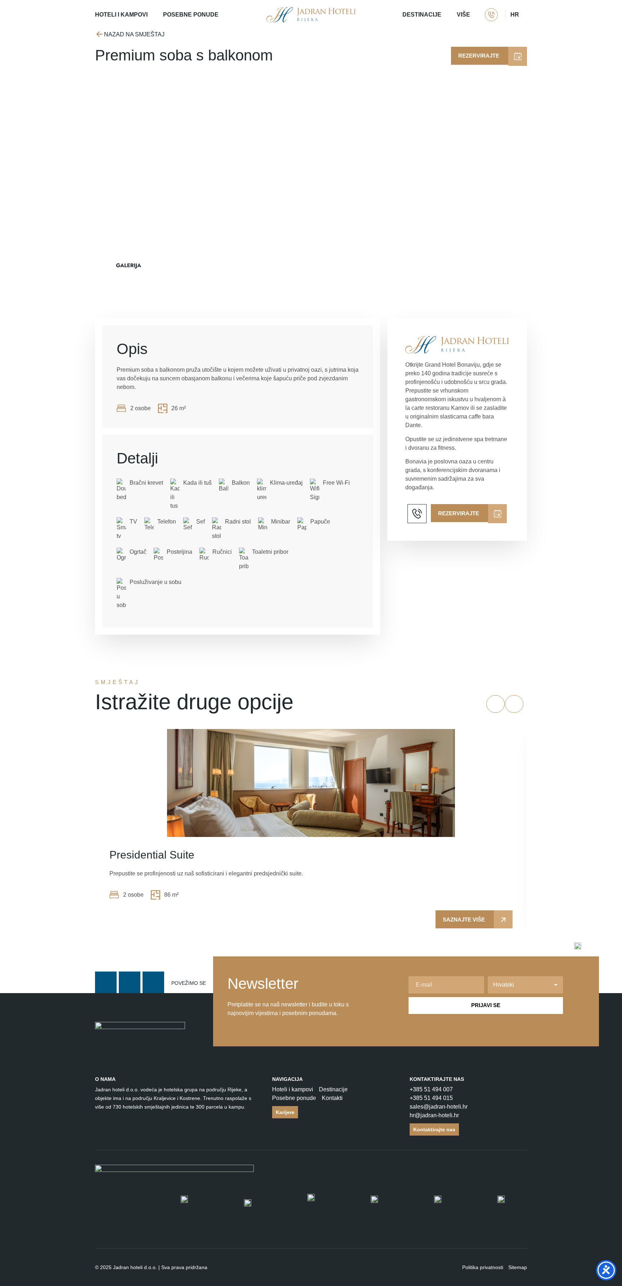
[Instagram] (129, 982)
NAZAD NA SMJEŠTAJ (134, 34)
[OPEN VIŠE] (475, 14)
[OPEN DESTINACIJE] (446, 14)
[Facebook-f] (106, 982)
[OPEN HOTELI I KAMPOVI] (152, 14)
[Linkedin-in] (153, 982)
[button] (495, 704)
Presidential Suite (151, 855)
